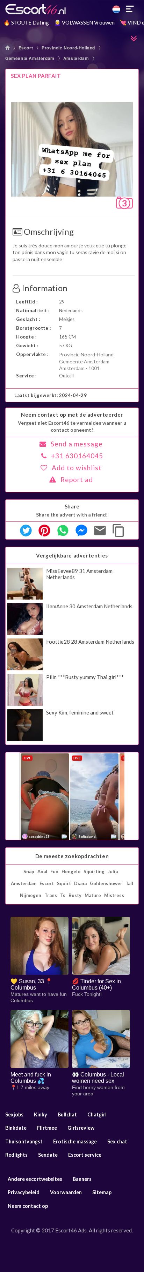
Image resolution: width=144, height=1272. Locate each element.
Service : (26, 375)
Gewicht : (27, 345)
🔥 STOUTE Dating (26, 22)
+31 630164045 (77, 456)
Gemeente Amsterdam (30, 58)
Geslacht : (28, 319)
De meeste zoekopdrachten (72, 856)
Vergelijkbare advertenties (72, 555)
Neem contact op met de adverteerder (72, 414)
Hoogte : (26, 337)
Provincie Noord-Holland (68, 48)
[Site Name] (72, 9)
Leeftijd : (26, 302)
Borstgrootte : (33, 328)
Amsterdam (76, 58)
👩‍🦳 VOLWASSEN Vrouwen (84, 22)
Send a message (77, 444)
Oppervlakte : (32, 354)
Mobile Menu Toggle (130, 9)
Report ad (76, 480)
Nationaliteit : (33, 310)
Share (72, 506)
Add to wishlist (77, 468)
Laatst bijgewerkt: (50, 395)
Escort (26, 48)
